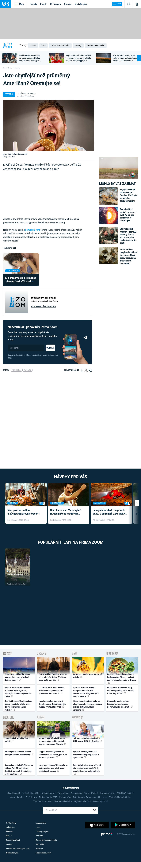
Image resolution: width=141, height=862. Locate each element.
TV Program (55, 4)
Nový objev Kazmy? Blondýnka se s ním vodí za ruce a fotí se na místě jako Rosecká (53, 768)
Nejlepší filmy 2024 (30, 793)
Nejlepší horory (48, 793)
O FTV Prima (11, 823)
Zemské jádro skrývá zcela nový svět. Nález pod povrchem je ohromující (128, 215)
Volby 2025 (52, 797)
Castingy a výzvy (42, 831)
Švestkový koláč (100, 801)
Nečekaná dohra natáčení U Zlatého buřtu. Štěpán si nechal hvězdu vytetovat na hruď (52, 704)
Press (38, 827)
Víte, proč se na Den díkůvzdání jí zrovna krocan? (23, 512)
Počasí (94, 793)
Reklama (9, 831)
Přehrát (12, 571)
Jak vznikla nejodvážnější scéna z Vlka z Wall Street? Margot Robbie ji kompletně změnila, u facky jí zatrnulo (19, 769)
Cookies (9, 844)
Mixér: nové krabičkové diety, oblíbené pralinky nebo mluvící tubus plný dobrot (120, 690)
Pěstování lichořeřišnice (120, 797)
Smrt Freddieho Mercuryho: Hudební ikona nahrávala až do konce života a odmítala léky (66, 512)
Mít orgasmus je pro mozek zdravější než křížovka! (20, 279)
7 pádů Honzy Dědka (35, 797)
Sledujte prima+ (82, 4)
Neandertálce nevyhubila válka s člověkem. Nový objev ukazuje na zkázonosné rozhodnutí (128, 256)
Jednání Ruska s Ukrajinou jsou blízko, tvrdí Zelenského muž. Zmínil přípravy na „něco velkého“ (18, 705)
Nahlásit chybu (12, 853)
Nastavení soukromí (43, 853)
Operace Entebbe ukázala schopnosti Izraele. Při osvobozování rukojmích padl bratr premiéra (86, 692)
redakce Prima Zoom (26, 96)
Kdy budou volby (107, 793)
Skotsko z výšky (15, 574)
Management (41, 823)
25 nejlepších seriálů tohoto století (17, 739)
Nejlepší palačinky (82, 801)
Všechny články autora (43, 306)
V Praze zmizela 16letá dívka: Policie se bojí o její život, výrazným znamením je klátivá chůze (18, 692)
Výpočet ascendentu (42, 801)
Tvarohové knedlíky (63, 801)
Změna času (76, 793)
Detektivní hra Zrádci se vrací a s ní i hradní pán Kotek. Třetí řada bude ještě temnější (53, 677)
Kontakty (39, 836)
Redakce (39, 849)
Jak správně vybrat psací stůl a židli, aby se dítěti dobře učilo (86, 739)
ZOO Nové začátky (125, 793)
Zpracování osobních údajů (46, 840)
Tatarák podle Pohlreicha (84, 797)
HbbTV (9, 836)
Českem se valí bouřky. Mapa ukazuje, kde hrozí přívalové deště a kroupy (17, 677)
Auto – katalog (17, 797)
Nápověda (40, 844)
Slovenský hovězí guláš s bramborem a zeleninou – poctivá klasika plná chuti (118, 704)
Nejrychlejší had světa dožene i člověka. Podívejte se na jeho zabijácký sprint (128, 195)
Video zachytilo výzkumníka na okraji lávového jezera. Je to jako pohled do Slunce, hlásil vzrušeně (87, 705)
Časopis (67, 4)
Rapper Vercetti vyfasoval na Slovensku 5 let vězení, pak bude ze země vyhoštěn (53, 755)
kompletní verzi (33, 229)
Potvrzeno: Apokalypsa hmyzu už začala (87, 675)
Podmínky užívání (13, 840)
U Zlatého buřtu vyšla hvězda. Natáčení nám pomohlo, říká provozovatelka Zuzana (52, 690)
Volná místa (10, 827)
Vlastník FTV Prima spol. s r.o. (17, 849)
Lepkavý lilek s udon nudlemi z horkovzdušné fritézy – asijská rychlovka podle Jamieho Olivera (121, 677)
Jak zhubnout (14, 793)
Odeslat (50, 348)
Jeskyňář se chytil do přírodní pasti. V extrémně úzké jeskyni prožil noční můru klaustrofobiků (110, 512)
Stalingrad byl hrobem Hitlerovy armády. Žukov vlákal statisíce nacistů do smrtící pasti (128, 236)
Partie (86, 793)
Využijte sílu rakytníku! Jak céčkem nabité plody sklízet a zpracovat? (86, 755)
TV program (63, 793)
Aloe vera (102, 797)
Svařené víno (65, 797)
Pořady (43, 4)
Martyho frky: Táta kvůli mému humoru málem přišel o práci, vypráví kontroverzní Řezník (52, 741)
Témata (33, 4)
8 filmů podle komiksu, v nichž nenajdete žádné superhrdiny (18, 753)
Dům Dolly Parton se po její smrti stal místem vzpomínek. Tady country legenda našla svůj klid (87, 768)
